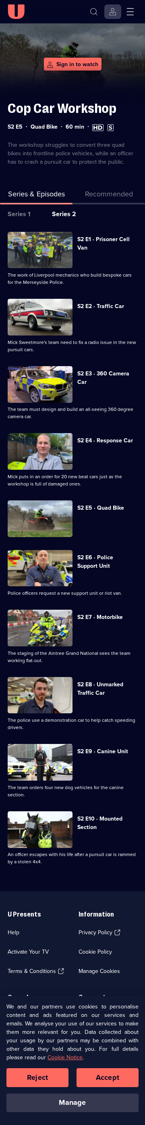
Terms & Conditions (32, 971)
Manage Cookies (99, 971)
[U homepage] (16, 11)
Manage (72, 1102)
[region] (72, 1060)
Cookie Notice (65, 1057)
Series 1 (19, 214)
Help (13, 932)
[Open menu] (130, 11)
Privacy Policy (95, 932)
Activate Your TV (28, 952)
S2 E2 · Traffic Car (100, 306)
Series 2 (64, 214)
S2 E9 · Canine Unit (102, 751)
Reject (37, 1077)
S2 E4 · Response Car (105, 440)
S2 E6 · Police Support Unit (95, 561)
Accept (107, 1077)
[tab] (108, 196)
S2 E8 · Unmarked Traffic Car (100, 688)
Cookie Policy (95, 952)
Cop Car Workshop (62, 108)
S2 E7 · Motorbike (100, 617)
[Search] (94, 11)
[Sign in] (112, 11)
